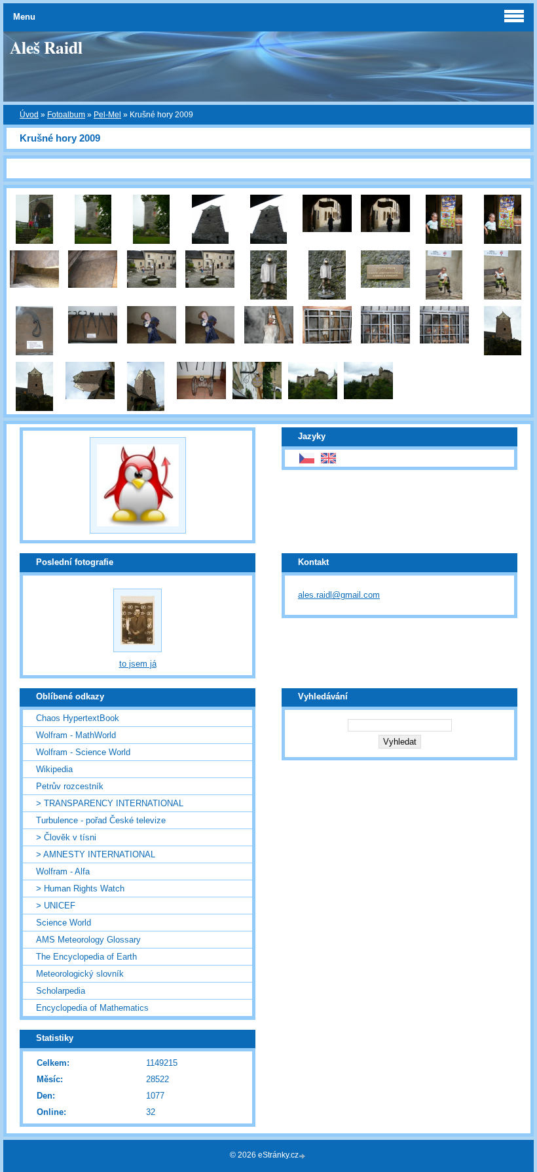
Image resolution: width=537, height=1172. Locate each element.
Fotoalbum (66, 115)
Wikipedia (54, 769)
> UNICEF (55, 905)
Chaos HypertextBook (77, 718)
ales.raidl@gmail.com (339, 595)
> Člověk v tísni (66, 837)
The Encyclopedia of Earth (86, 957)
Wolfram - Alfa (63, 871)
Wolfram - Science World (83, 752)
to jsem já (138, 664)
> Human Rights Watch (80, 888)
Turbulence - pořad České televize (101, 820)
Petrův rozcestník (69, 786)
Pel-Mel (107, 115)
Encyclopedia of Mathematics (92, 1008)
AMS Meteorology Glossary (88, 940)
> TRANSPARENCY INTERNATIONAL (109, 803)
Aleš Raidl (46, 47)
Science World (63, 923)
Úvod (29, 115)
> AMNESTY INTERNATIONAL (95, 854)
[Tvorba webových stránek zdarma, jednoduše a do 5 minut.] (303, 1156)
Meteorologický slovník (80, 974)
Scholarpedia (60, 991)
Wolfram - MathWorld (76, 735)
